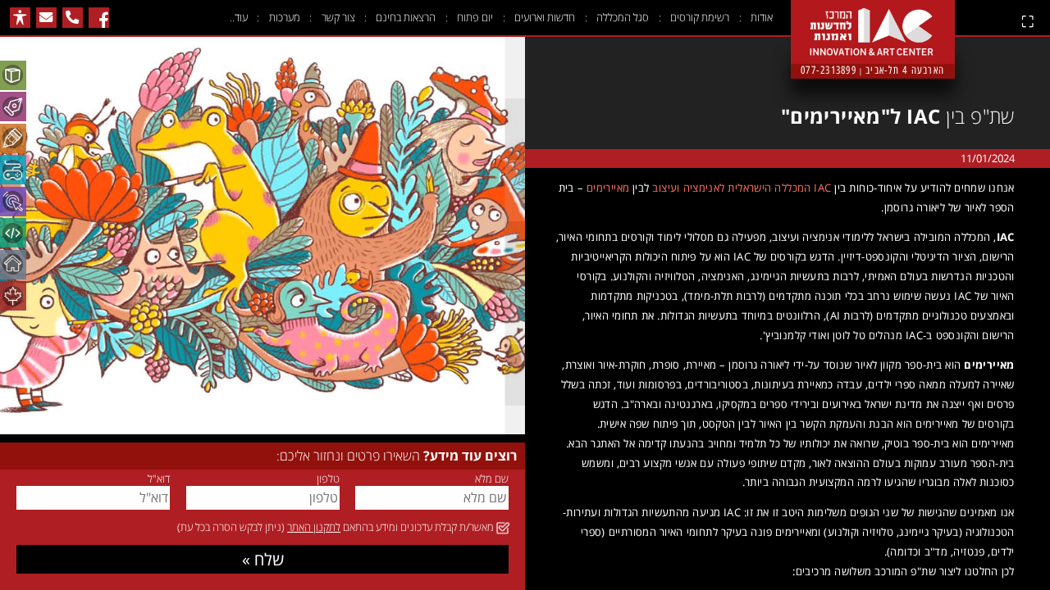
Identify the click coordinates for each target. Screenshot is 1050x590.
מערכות (284, 17)
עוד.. (239, 17)
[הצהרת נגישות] (20, 17)
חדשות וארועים (544, 17)
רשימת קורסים (699, 17)
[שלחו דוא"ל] (46, 17)
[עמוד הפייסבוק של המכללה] (99, 17)
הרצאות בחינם (406, 17)
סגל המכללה (622, 17)
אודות (762, 17)
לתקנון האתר (313, 527)
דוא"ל (159, 479)
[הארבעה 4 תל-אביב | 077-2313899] (873, 18)
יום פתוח (475, 17)
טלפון (328, 479)
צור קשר (338, 17)
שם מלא (492, 479)
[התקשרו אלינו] (72, 17)
